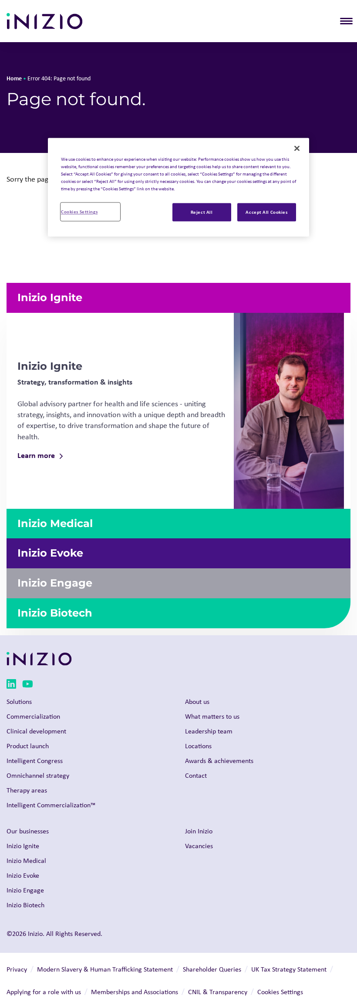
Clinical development (36, 731)
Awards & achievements (219, 760)
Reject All (202, 212)
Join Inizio (198, 831)
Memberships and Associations (134, 991)
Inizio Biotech (25, 904)
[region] (178, 187)
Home (14, 78)
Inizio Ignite (23, 845)
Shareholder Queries (212, 969)
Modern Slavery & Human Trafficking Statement (105, 969)
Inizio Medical (26, 860)
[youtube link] (27, 685)
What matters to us (212, 716)
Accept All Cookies (266, 212)
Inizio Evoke (23, 875)
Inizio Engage (25, 890)
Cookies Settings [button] (280, 991)
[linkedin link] (11, 685)
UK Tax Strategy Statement (289, 969)
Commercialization (33, 716)
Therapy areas (27, 790)
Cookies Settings (79, 212)
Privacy (17, 969)
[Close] (296, 148)
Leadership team (208, 731)
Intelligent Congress (35, 760)
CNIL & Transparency (217, 991)
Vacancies (199, 845)
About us (197, 701)
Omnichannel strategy (38, 775)
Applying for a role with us (44, 991)
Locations (198, 745)
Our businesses (28, 831)
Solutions (19, 701)
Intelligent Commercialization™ (51, 804)
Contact (196, 775)
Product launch (28, 745)
